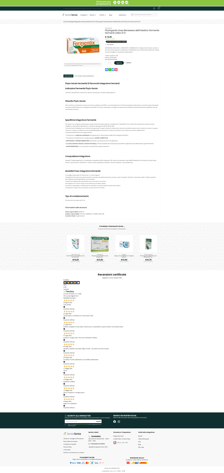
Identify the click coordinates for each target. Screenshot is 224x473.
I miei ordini (66, 450)
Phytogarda (108, 28)
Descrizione (68, 76)
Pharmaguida (148, 254)
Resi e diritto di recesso (70, 441)
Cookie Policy (117, 439)
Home (65, 22)
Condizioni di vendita (69, 444)
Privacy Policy (67, 447)
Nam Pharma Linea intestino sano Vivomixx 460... (75, 256)
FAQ (139, 442)
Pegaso (124, 254)
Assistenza (122, 15)
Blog (110, 15)
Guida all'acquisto (143, 439)
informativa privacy (82, 424)
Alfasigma (100, 254)
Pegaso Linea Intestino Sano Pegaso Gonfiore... (124, 256)
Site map (141, 447)
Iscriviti (98, 421)
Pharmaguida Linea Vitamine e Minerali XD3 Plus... (148, 256)
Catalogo (70, 22)
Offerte (102, 15)
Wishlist (128, 63)
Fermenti (92, 22)
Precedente (66, 298)
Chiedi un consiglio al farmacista (73, 439)
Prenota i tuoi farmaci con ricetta (73, 452)
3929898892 (96, 436)
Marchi (140, 436)
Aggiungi (119, 63)
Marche (92, 15)
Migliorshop (112, 471)
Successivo (73, 298)
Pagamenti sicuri (118, 436)
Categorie (83, 15)
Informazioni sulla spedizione (84, 76)
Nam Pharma (76, 254)
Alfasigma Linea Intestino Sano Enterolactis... (100, 256)
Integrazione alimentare (81, 22)
